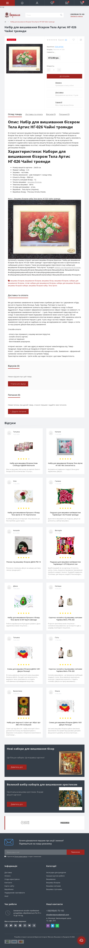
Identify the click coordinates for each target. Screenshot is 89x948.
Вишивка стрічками (54, 889)
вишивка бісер (48, 281)
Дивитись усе (17, 767)
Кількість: (50, 66)
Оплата (58, 83)
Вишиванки (51, 879)
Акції (6, 896)
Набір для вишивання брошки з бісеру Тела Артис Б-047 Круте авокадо (24, 618)
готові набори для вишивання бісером (40, 283)
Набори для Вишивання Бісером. (67, 267)
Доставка (59, 92)
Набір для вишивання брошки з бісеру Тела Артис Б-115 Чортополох (24, 513)
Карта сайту (9, 886)
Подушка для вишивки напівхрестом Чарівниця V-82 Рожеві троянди (65, 513)
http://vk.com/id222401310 (29, 925)
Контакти (8, 882)
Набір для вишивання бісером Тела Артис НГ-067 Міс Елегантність (65, 464)
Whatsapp (57, 925)
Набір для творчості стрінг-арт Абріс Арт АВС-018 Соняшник (23, 723)
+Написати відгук (18, 384)
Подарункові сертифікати (15, 893)
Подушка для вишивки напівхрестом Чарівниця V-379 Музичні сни (65, 563)
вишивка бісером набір (38, 285)
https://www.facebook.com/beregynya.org (6, 925)
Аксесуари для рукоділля (56, 872)
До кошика (64, 76)
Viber (48, 925)
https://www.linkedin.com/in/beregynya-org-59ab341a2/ (15, 925)
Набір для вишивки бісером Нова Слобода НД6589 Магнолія (24, 464)
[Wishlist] (73, 39)
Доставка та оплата (34, 114)
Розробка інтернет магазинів (24, 937)
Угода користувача (20, 856)
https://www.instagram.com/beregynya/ (25, 925)
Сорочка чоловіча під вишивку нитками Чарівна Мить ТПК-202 (65, 618)
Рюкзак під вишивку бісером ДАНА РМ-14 (23, 562)
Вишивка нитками (53, 886)
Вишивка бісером (53, 882)
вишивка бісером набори (18, 285)
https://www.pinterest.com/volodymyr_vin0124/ (20, 925)
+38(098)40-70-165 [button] (55, 910)
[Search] (61, 15)
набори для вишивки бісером (68, 283)
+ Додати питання (18, 411)
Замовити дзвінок (76, 16)
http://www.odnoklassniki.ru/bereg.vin (34, 925)
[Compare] (80, 39)
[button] (37, 3)
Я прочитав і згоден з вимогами (23, 856)
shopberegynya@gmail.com (57, 915)
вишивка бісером (34, 182)
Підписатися (75, 852)
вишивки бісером (61, 281)
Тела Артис (59, 47)
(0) (66, 40)
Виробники (9, 889)
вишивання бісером (33, 281)
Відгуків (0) (51, 114)
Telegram (52, 925)
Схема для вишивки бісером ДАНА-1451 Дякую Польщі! (23, 670)
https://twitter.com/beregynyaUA (11, 925)
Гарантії (58, 102)
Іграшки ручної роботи (55, 876)
